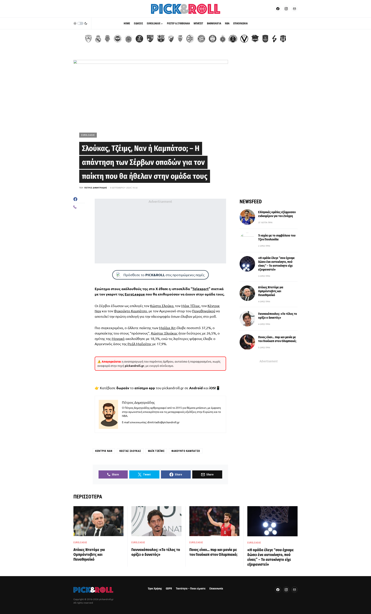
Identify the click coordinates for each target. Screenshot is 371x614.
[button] (80, 23)
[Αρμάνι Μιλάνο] (212, 39)
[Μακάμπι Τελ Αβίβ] (190, 39)
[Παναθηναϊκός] (128, 39)
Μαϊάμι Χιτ (167, 328)
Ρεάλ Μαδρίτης (139, 344)
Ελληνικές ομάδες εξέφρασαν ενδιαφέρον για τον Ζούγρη (277, 214)
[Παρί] (233, 39)
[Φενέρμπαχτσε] (118, 39)
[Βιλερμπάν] (274, 39)
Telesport (200, 288)
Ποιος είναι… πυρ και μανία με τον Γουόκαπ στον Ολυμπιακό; (277, 339)
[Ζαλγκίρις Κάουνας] (150, 39)
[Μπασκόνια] (255, 39)
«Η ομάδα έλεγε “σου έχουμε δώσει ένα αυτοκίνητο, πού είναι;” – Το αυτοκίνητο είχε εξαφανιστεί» (276, 263)
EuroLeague (88, 135)
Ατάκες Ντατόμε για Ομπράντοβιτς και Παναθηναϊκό (270, 291)
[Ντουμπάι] (180, 39)
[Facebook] (278, 9)
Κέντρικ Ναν (103, 450)
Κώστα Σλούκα (162, 306)
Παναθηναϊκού (203, 311)
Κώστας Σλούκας (164, 333)
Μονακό (118, 338)
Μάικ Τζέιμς (190, 306)
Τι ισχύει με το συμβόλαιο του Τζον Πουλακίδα (276, 237)
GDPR (169, 588)
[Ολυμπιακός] (88, 39)
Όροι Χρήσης (155, 588)
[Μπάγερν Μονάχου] (201, 39)
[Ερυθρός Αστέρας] (171, 39)
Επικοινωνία (216, 588)
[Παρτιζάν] (222, 39)
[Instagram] (286, 9)
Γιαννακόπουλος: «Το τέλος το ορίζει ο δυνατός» (277, 315)
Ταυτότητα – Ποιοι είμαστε (191, 588)
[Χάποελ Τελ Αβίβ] (139, 39)
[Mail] (294, 9)
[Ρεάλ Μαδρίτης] (98, 39)
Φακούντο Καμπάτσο (130, 311)
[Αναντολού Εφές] (265, 39)
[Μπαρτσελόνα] (161, 39)
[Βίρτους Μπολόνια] (244, 39)
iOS (212, 388)
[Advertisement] (160, 231)
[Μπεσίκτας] (283, 39)
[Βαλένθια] (107, 39)
